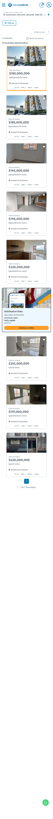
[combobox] (42, 32)
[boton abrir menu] (3, 5)
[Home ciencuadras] (18, 5)
